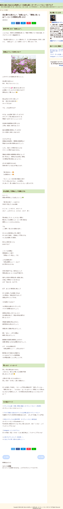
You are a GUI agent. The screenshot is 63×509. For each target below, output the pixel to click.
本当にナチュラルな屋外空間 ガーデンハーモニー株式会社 (20, 419)
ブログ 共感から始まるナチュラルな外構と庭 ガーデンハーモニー (22, 412)
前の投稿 (41, 457)
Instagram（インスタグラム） (12, 430)
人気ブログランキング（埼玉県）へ (13, 437)
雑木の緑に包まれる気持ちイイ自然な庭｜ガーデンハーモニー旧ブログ (26, 5)
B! (23, 23)
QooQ (39, 508)
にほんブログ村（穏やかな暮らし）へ (14, 439)
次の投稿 (6, 457)
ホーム (2, 1)
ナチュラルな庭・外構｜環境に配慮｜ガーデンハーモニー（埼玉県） (23, 406)
